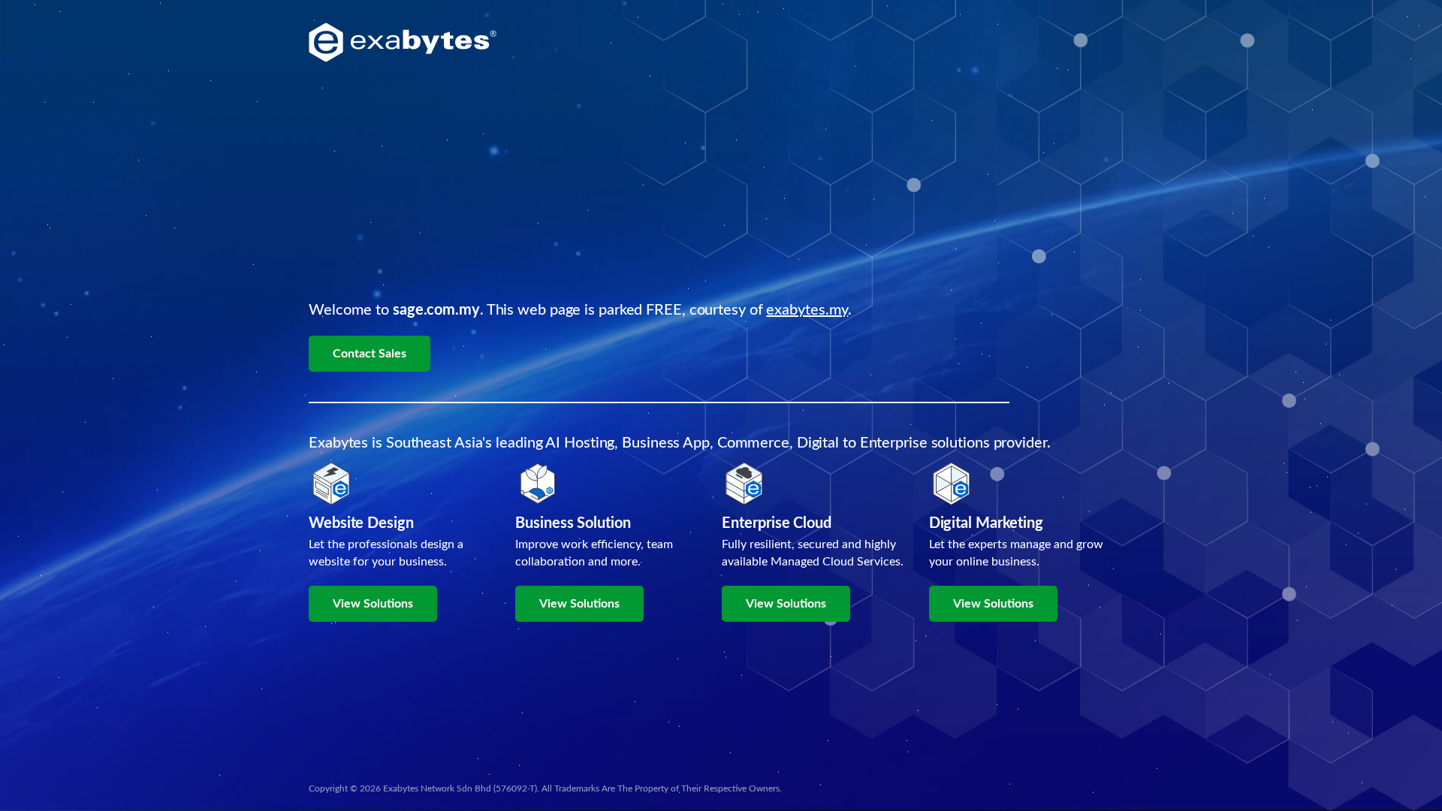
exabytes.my (807, 310)
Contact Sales (369, 354)
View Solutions (373, 604)
